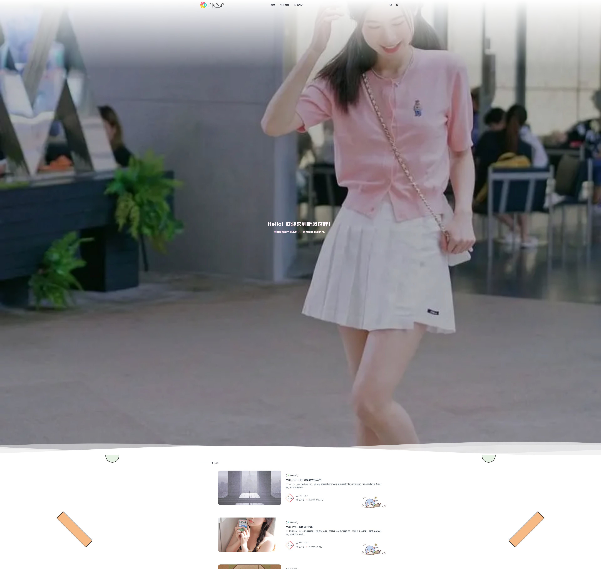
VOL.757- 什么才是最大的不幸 (303, 480)
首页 (273, 5)
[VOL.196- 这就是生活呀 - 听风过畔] (249, 535)
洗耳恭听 (298, 5)
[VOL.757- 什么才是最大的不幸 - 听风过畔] (249, 488)
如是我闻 (284, 5)
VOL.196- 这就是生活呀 (299, 527)
